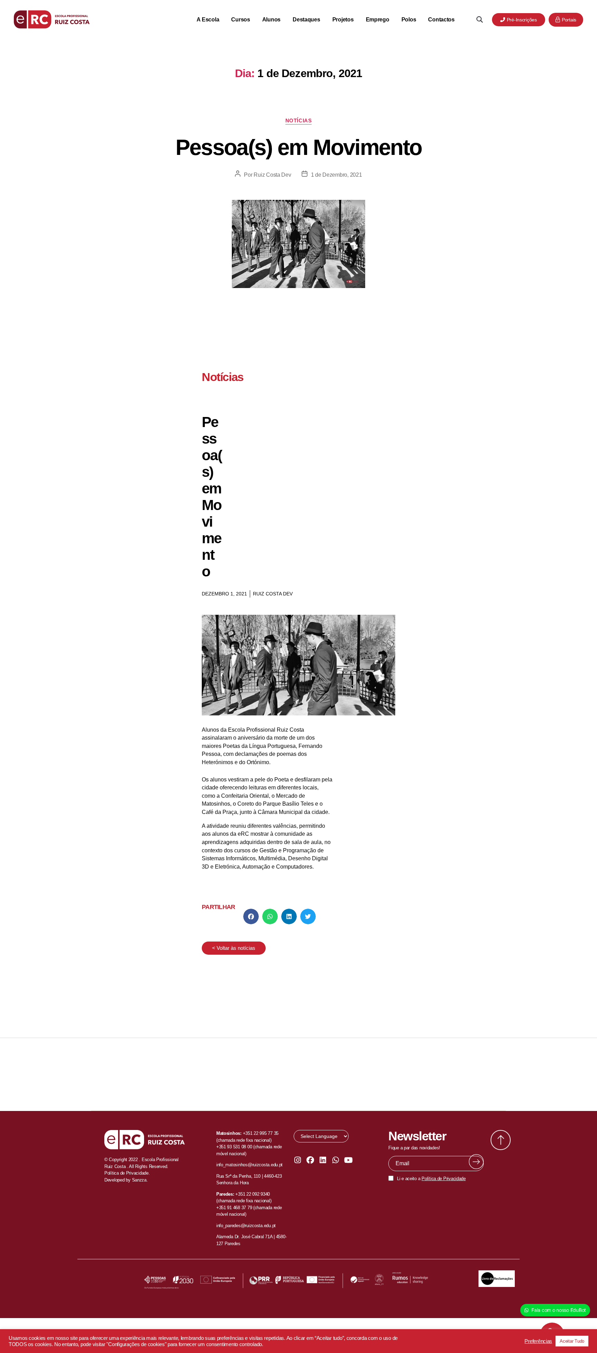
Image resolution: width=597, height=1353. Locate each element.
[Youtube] (348, 1160)
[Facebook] (310, 1160)
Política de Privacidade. (127, 1173)
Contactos (441, 19)
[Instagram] (297, 1160)
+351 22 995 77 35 (260, 1133)
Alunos (271, 19)
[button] (479, 19)
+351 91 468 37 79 (234, 1207)
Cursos (240, 19)
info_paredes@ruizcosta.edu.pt (246, 1225)
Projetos (343, 19)
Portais (569, 19)
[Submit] (476, 1161)
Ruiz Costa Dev (272, 175)
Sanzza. (140, 1180)
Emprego (377, 19)
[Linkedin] (323, 1160)
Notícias (298, 120)
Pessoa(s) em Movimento (298, 147)
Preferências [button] (538, 1341)
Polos (408, 19)
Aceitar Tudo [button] (572, 1341)
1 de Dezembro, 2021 (336, 175)
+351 (240, 1194)
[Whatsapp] (335, 1160)
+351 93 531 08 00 (234, 1146)
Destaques (306, 19)
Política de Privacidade (443, 1178)
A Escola (208, 19)
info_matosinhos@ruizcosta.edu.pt (249, 1164)
